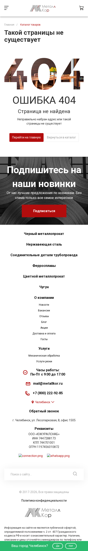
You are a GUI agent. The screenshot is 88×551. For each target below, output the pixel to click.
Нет (71, 545)
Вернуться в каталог (61, 137)
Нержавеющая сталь (44, 244)
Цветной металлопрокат (44, 276)
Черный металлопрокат (44, 234)
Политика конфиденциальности (44, 500)
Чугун (44, 287)
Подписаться (44, 211)
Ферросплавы (44, 266)
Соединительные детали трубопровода (44, 255)
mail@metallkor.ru (48, 383)
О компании (44, 298)
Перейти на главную (26, 137)
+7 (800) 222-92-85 (48, 393)
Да (57, 545)
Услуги (44, 349)
